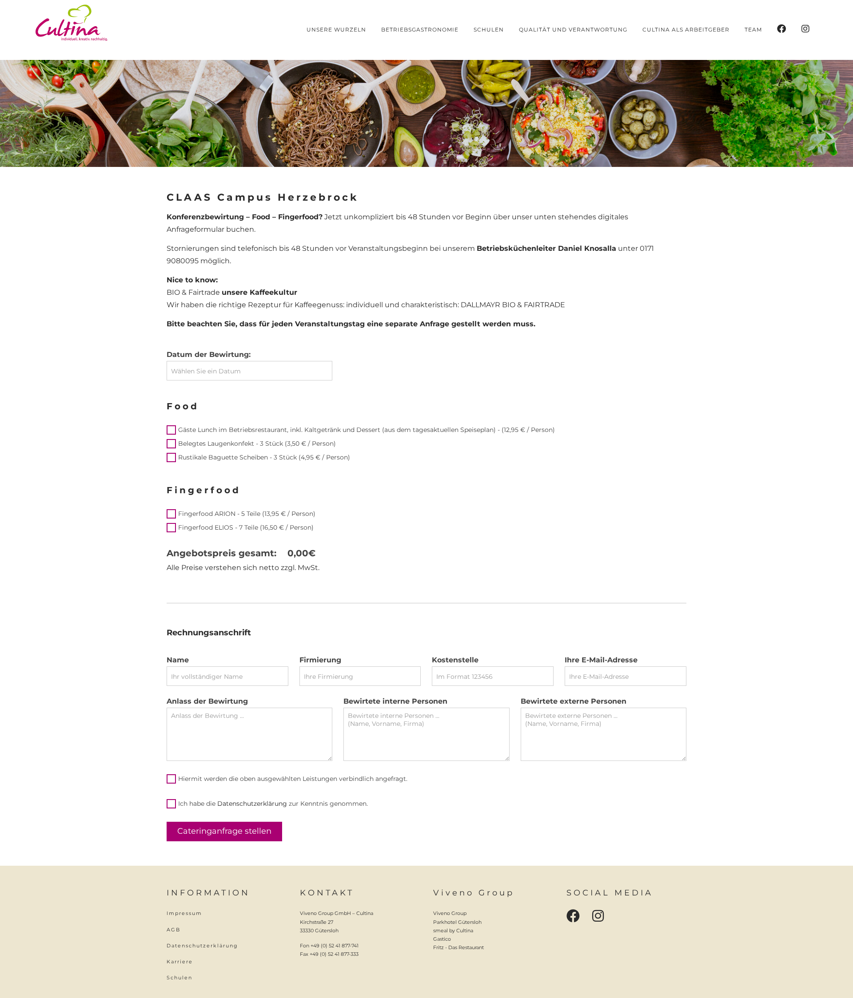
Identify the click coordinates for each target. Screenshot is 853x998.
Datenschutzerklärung (252, 804)
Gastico (442, 939)
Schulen (179, 977)
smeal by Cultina (453, 930)
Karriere (180, 961)
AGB (173, 930)
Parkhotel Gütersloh (457, 922)
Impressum (184, 913)
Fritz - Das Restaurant (458, 947)
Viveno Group (449, 913)
